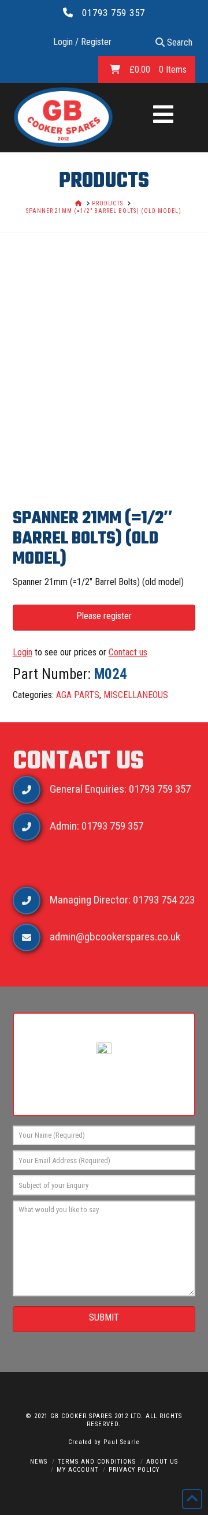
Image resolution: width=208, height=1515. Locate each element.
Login (22, 652)
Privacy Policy (134, 1469)
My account (77, 1469)
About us (162, 1461)
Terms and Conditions (97, 1461)
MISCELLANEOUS (135, 694)
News (38, 1461)
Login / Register (82, 41)
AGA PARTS (77, 694)
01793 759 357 (113, 12)
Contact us (128, 652)
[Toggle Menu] (163, 115)
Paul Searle (121, 1442)
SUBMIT (104, 1317)
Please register (104, 615)
